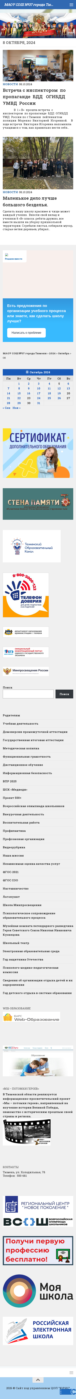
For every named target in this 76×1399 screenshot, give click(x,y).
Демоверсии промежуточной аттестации (35, 732)
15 (19, 393)
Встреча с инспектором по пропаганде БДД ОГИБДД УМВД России (34, 96)
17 (38, 393)
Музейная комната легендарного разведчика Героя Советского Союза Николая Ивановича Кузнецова (38, 930)
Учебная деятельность (20, 723)
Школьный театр (16, 943)
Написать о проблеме (26, 332)
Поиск (7, 687)
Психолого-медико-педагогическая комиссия (30, 970)
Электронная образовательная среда (31, 951)
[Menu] (71, 4)
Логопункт (11, 897)
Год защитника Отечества (23, 959)
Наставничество (16, 888)
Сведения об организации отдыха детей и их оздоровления (38, 982)
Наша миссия (13, 855)
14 (8, 393)
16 (28, 393)
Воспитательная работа (21, 822)
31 (38, 403)
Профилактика (14, 831)
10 (38, 388)
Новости (10, 84)
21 (8, 398)
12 (59, 388)
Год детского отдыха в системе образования (37, 993)
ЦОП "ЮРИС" (60, 1388)
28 (8, 403)
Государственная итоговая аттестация (33, 740)
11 (49, 388)
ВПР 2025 (10, 781)
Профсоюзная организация (23, 839)
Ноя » (16, 408)
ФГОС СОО (10, 880)
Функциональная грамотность (27, 756)
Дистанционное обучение (23, 765)
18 (49, 393)
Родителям (11, 715)
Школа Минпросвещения (22, 905)
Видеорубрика (14, 847)
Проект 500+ (12, 798)
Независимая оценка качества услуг (31, 864)
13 (68, 388)
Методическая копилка (21, 748)
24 (38, 398)
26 (59, 398)
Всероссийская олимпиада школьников (33, 806)
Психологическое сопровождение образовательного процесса (29, 915)
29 (19, 403)
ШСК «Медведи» (15, 789)
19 (59, 393)
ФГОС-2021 (11, 872)
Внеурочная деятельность (23, 814)
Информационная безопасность (27, 773)
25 (49, 398)
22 (19, 398)
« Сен (6, 408)
